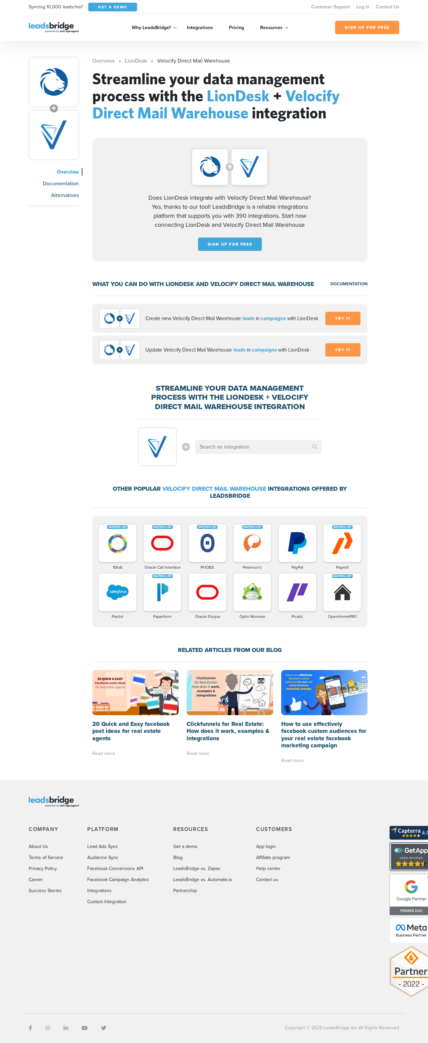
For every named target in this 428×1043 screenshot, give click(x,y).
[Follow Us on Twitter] (103, 1028)
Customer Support (330, 6)
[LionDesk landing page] (54, 82)
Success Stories (45, 890)
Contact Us (387, 6)
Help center (268, 868)
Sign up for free (230, 244)
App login (266, 846)
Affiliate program (273, 857)
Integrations (200, 27)
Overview (68, 172)
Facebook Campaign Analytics (118, 879)
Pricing (236, 27)
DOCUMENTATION (348, 284)
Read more (103, 753)
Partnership (185, 890)
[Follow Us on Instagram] (47, 1028)
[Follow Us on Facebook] (30, 1028)
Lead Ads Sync (102, 846)
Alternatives (65, 195)
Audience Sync (102, 857)
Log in (362, 6)
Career (36, 879)
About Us (38, 846)
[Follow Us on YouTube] (85, 1028)
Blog (178, 857)
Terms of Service (46, 857)
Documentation (61, 183)
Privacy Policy (43, 868)
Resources (271, 27)
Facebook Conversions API (115, 868)
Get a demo (185, 846)
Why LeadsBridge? (151, 27)
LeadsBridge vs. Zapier (197, 868)
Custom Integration (106, 901)
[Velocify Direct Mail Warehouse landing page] (54, 135)
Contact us (267, 879)
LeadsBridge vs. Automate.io (202, 879)
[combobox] (258, 447)
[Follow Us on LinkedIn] (66, 1028)
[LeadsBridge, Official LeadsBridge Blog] (54, 27)
